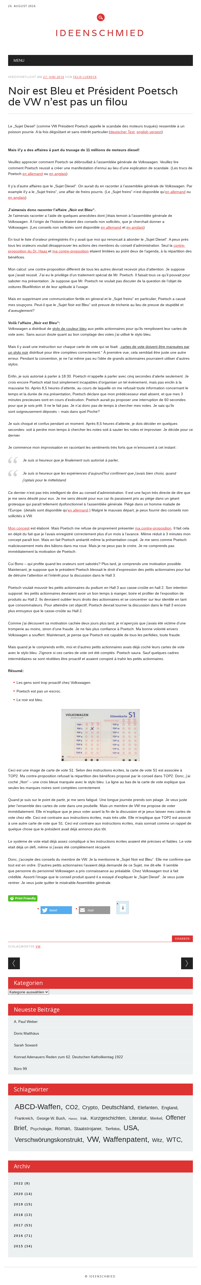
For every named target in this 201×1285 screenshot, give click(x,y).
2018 (18, 1215)
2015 (18, 1246)
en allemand (33, 174)
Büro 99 (20, 1069)
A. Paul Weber (26, 1021)
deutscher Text (122, 132)
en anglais (57, 174)
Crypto (90, 1107)
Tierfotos (112, 1128)
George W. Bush (51, 1118)
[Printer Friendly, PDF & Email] (22, 899)
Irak (83, 1118)
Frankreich (24, 1118)
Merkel (156, 1118)
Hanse (73, 1118)
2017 (18, 1225)
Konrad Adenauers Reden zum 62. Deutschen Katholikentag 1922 (68, 1057)
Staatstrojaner (87, 1128)
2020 (18, 1194)
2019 (18, 1204)
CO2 (71, 1107)
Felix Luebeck (85, 77)
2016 (18, 1236)
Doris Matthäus (26, 1033)
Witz (157, 1140)
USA (130, 1127)
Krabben (182, 938)
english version (149, 132)
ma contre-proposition (70, 251)
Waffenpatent (125, 1139)
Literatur (137, 1118)
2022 (18, 1183)
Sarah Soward (25, 1045)
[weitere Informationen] (123, 908)
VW (38, 946)
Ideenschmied (100, 33)
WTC (173, 1139)
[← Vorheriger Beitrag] (14, 963)
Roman (62, 1128)
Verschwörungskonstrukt (48, 1139)
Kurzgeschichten (108, 1118)
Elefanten (148, 1107)
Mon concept (19, 528)
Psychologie (40, 1128)
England (169, 1107)
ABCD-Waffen (38, 1107)
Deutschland (117, 1107)
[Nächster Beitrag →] (187, 963)
